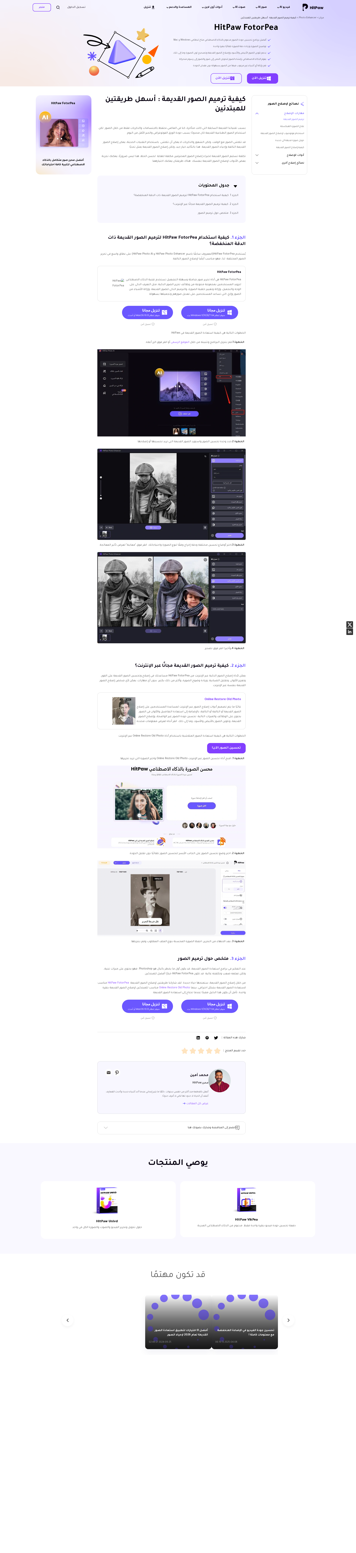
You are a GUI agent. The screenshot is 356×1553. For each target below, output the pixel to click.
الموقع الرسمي (180, 342)
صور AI (262, 7)
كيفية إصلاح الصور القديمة (290, 147)
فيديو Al (285, 7)
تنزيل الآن (259, 78)
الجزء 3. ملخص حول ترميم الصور (218, 213)
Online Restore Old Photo (223, 699)
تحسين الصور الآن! (226, 748)
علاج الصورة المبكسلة (292, 126)
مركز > (320, 18)
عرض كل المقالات (197, 1103)
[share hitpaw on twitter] (349, 624)
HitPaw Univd (107, 1221)
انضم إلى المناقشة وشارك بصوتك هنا (211, 1127)
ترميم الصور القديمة (294, 119)
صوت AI (240, 7)
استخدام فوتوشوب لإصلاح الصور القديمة (282, 133)
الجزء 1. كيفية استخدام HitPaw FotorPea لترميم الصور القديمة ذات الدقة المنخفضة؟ (186, 195)
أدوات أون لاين (213, 7)
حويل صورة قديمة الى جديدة (289, 140)
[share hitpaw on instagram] (349, 631)
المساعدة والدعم (180, 7)
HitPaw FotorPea (118, 983)
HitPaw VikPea (246, 1220)
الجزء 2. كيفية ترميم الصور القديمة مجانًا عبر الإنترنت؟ (205, 204)
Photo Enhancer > (307, 18)
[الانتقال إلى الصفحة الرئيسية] (313, 7)
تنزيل (147, 7)
